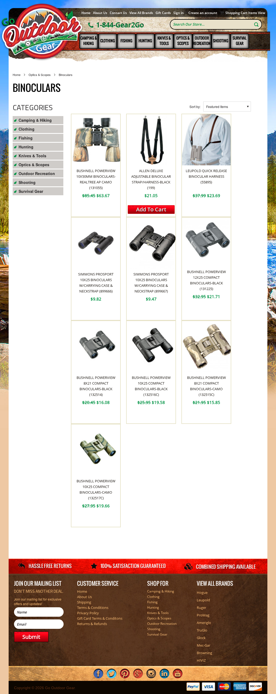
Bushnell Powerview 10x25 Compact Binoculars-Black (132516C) (151, 386)
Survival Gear (239, 40)
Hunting (145, 40)
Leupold (203, 600)
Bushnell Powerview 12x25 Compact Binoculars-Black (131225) (206, 280)
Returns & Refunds (92, 623)
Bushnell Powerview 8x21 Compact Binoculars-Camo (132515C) (206, 386)
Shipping (84, 602)
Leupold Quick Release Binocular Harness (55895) (206, 176)
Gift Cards (163, 13)
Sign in (178, 13)
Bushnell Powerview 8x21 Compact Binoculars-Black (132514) (96, 386)
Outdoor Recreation (202, 40)
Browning (204, 652)
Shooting (220, 40)
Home (86, 13)
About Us (100, 13)
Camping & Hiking (88, 40)
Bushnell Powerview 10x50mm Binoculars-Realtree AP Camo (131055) (96, 179)
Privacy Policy (88, 613)
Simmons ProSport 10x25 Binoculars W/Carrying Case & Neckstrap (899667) (151, 283)
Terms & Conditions (92, 607)
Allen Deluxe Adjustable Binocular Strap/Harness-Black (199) (151, 179)
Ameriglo (204, 622)
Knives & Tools (164, 40)
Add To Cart (151, 209)
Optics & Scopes (183, 40)
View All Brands (141, 13)
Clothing (107, 40)
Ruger (201, 607)
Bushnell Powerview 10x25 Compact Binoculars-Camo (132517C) (96, 489)
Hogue (202, 592)
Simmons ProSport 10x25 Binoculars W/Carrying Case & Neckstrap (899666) (95, 283)
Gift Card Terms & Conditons (99, 618)
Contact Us (118, 13)
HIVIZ (201, 660)
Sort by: (195, 106)
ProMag (203, 615)
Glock (201, 637)
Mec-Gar (203, 645)
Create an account (202, 13)
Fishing (126, 40)
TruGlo (202, 630)
